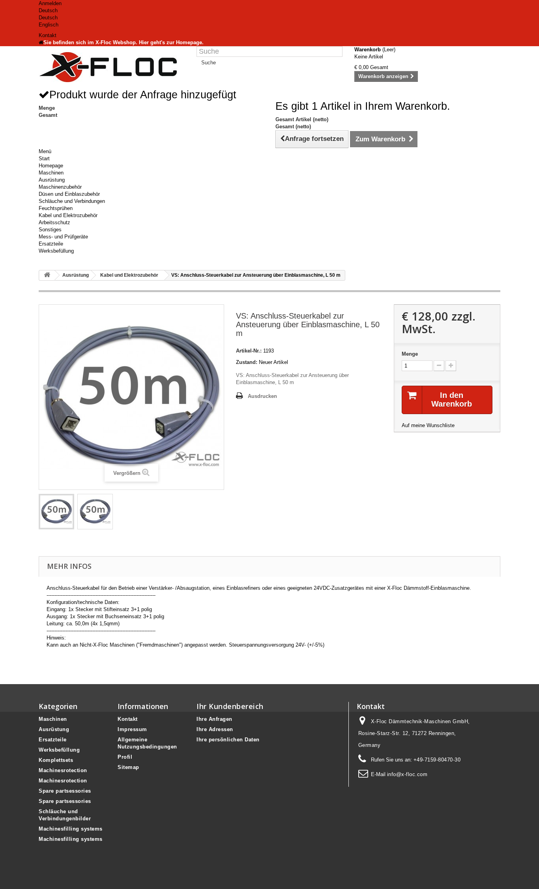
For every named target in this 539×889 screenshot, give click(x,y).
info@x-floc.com (407, 774)
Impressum (132, 729)
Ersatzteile (51, 244)
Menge (410, 354)
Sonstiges (50, 230)
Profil (125, 757)
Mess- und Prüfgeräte (63, 237)
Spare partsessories (65, 791)
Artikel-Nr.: (249, 351)
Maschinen (51, 173)
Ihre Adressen (215, 729)
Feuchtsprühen (56, 208)
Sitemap (128, 767)
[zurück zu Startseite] (46, 275)
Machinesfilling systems (71, 829)
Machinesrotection (63, 770)
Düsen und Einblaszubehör (69, 194)
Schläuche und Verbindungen (72, 201)
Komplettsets (56, 760)
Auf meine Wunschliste (428, 425)
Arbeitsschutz (54, 222)
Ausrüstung (52, 180)
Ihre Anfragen (214, 719)
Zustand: (246, 362)
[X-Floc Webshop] (112, 67)
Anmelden (50, 3)
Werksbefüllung (56, 251)
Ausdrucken (262, 396)
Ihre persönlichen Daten (228, 740)
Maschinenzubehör (60, 187)
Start (44, 158)
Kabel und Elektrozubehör (68, 215)
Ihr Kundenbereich (230, 706)
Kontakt (47, 35)
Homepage (51, 166)
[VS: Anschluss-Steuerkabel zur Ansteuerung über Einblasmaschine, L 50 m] (56, 511)
